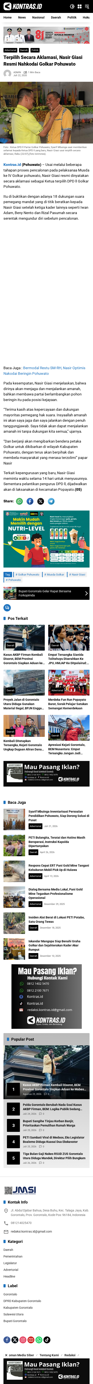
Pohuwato (14, 580)
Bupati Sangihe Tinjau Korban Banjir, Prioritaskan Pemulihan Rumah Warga (49, 1123)
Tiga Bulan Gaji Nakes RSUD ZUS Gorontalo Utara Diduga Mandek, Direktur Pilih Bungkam (54, 1156)
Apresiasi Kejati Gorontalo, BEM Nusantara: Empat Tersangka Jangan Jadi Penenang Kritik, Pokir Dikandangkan (66, 749)
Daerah (24, 50)
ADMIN (17, 72)
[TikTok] (46, 1339)
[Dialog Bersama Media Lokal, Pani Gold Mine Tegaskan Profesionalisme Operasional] (14, 897)
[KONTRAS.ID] (22, 6)
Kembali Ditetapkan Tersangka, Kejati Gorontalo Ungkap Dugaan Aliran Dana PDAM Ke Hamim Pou (22, 745)
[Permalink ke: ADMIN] (8, 73)
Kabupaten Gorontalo (18, 1307)
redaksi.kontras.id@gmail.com (31, 1231)
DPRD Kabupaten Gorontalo (22, 1301)
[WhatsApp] (38, 1339)
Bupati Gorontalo (15, 1321)
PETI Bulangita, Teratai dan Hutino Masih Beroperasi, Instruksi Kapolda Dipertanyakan (57, 842)
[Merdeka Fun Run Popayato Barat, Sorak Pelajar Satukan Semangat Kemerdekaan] (69, 683)
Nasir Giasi (78, 574)
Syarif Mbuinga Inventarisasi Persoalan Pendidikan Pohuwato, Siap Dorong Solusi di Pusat (59, 816)
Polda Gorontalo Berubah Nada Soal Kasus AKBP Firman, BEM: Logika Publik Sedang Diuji (52, 1107)
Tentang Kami (49, 1355)
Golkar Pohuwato (28, 574)
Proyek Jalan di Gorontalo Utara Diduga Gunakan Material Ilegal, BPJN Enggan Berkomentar (23, 704)
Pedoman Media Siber (18, 1355)
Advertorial (10, 50)
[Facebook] (6, 1339)
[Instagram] (22, 1339)
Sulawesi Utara (13, 1314)
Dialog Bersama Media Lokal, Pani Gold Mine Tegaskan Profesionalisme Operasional (56, 894)
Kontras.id (12, 164)
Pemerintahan (12, 1256)
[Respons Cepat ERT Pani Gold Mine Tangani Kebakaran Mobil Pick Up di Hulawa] (14, 871)
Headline (9, 1276)
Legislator (10, 1263)
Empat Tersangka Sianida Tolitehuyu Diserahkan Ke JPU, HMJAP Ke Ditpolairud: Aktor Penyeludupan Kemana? (67, 659)
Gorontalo (10, 1294)
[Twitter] (14, 1339)
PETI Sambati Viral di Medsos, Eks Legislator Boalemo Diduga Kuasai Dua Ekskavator (53, 1139)
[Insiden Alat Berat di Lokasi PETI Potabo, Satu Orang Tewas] (14, 923)
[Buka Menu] (79, 6)
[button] (72, 6)
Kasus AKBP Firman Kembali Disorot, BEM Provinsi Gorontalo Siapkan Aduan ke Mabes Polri (23, 659)
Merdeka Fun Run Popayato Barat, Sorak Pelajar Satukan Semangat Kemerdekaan (68, 704)
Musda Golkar (55, 574)
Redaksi (69, 1355)
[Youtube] (30, 1339)
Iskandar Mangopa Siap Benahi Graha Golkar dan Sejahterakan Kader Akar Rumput (54, 945)
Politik (35, 50)
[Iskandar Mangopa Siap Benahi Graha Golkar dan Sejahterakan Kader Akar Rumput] (14, 949)
